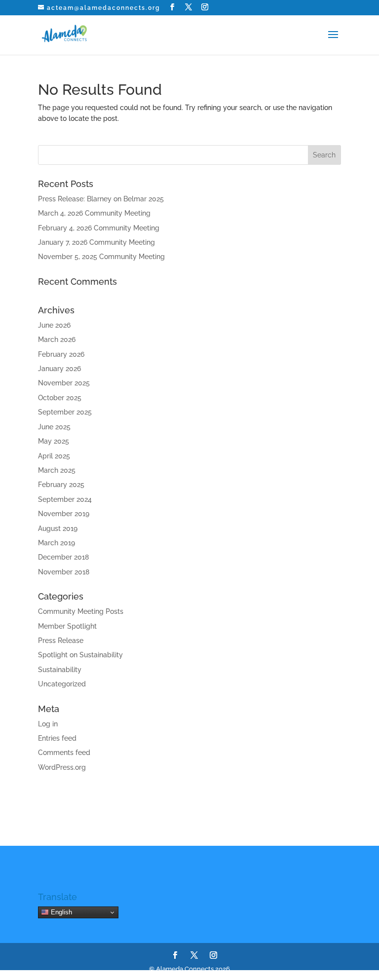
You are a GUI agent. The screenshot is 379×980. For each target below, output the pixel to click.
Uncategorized (62, 684)
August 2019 (57, 528)
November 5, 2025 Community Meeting (101, 257)
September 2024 (65, 499)
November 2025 (64, 383)
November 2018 (63, 572)
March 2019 (56, 543)
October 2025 (59, 398)
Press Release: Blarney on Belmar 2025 (101, 199)
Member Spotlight (67, 626)
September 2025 (65, 412)
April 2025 (54, 456)
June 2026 (54, 325)
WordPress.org (62, 767)
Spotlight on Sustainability (80, 655)
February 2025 (61, 485)
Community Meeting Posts (80, 611)
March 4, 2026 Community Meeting (94, 213)
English (60, 912)
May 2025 (53, 441)
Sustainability (59, 670)
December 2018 (63, 557)
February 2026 (61, 354)
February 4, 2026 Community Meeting (98, 228)
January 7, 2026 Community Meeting (96, 242)
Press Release (60, 640)
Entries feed (57, 738)
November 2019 (63, 514)
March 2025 (57, 470)
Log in (48, 724)
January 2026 (59, 369)
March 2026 (57, 339)
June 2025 (54, 427)
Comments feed (64, 752)
